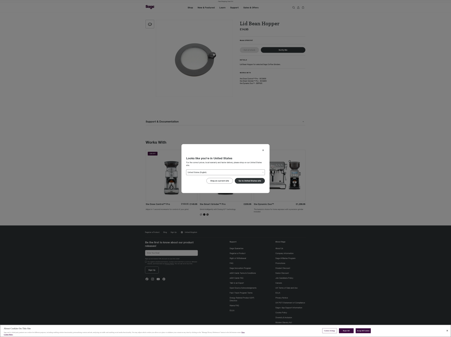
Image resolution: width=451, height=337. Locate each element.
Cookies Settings (329, 331)
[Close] (263, 150)
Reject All (346, 331)
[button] (250, 181)
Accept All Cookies (363, 331)
